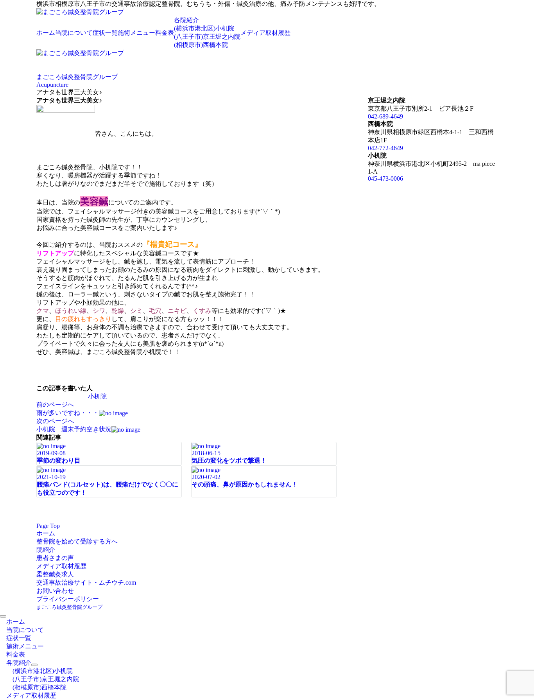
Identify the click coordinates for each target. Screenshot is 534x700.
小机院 (97, 396)
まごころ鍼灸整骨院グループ (69, 607)
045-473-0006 (385, 178)
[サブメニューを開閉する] (34, 665)
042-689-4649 (385, 116)
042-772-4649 (385, 148)
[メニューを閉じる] (3, 616)
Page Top (48, 525)
